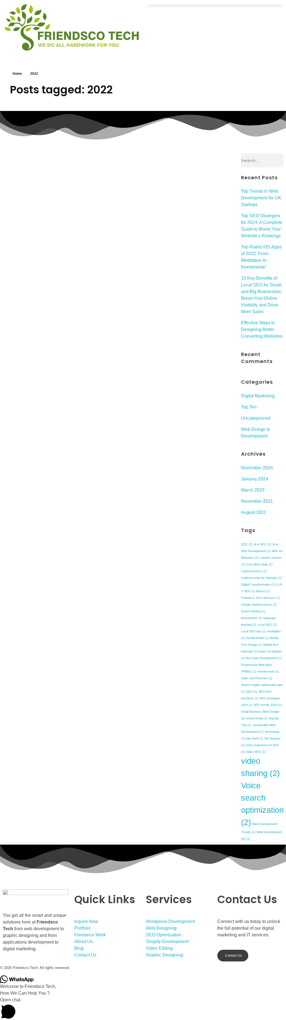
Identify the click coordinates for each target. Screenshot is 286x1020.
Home (17, 74)
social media (257, 718)
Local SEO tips (253, 631)
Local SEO (267, 624)
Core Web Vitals (259, 564)
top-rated (254, 738)
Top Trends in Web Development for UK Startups (261, 198)
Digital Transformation (258, 584)
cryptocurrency (254, 571)
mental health (257, 638)
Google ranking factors (259, 604)
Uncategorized (255, 418)
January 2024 (254, 479)
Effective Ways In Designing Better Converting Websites (261, 329)
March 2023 (252, 490)
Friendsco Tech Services (260, 598)
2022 (246, 544)
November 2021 (257, 501)
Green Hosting (253, 611)
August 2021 (253, 512)
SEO (251, 691)
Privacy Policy (204, 967)
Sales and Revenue (256, 678)
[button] (214, 5)
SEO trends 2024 (268, 705)
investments (251, 618)
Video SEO (256, 751)
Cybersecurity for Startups (261, 577)
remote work (268, 671)
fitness (263, 591)
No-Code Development (264, 658)
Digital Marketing (258, 395)
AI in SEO (262, 544)
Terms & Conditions (164, 967)
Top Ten (249, 407)
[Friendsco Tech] (71, 27)
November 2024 (257, 467)
